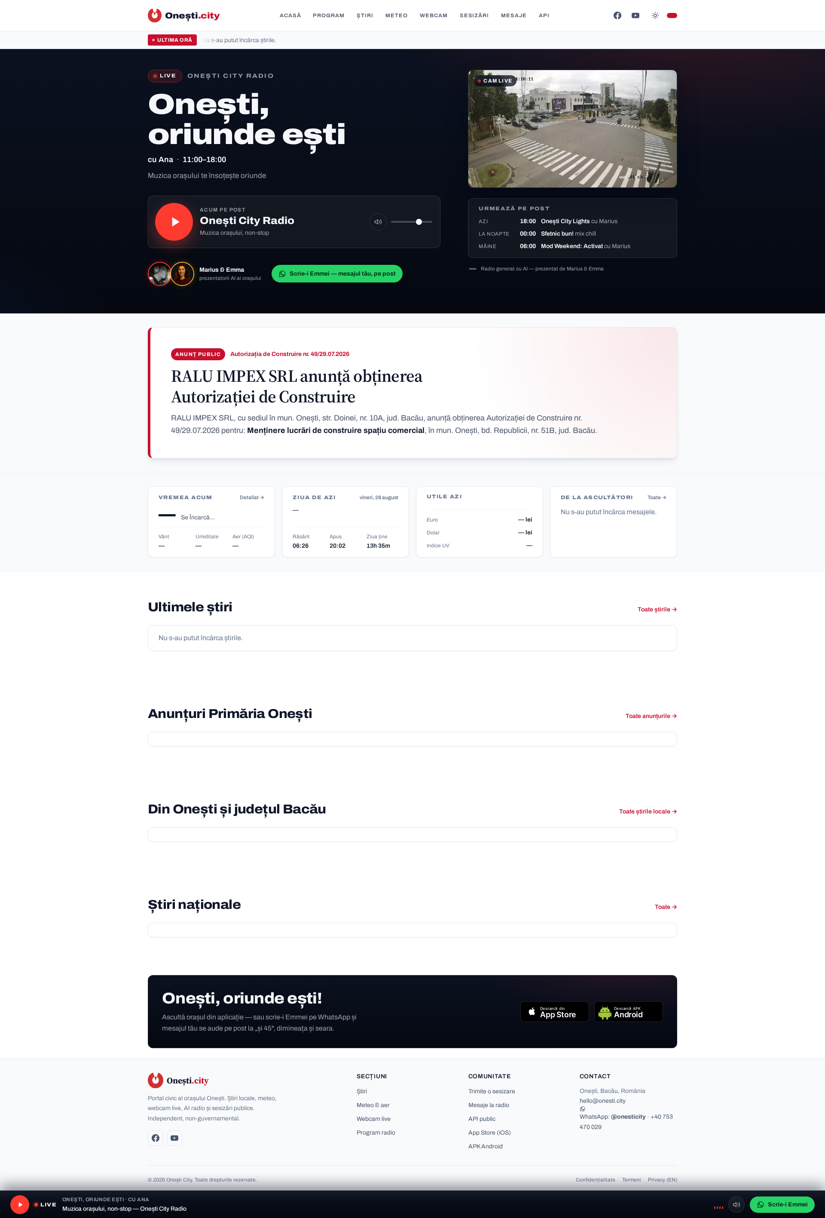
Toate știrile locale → (648, 811)
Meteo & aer (373, 1105)
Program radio (376, 1132)
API (544, 15)
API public (481, 1119)
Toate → (657, 497)
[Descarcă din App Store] (554, 1011)
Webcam (434, 15)
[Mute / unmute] (378, 221)
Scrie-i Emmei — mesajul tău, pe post (343, 273)
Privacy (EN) (662, 1180)
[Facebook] (617, 15)
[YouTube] (635, 15)
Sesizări (474, 15)
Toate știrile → (657, 609)
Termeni (631, 1180)
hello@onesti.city (603, 1101)
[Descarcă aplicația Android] (628, 1011)
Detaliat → (252, 497)
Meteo (396, 15)
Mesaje (514, 15)
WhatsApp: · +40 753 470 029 (626, 1122)
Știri (365, 15)
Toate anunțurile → (651, 716)
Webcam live (374, 1119)
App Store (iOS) (489, 1132)
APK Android (485, 1146)
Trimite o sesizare (491, 1091)
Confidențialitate (595, 1180)
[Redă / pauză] (174, 222)
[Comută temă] (655, 15)
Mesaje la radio (488, 1105)
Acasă (290, 15)
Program (329, 15)
